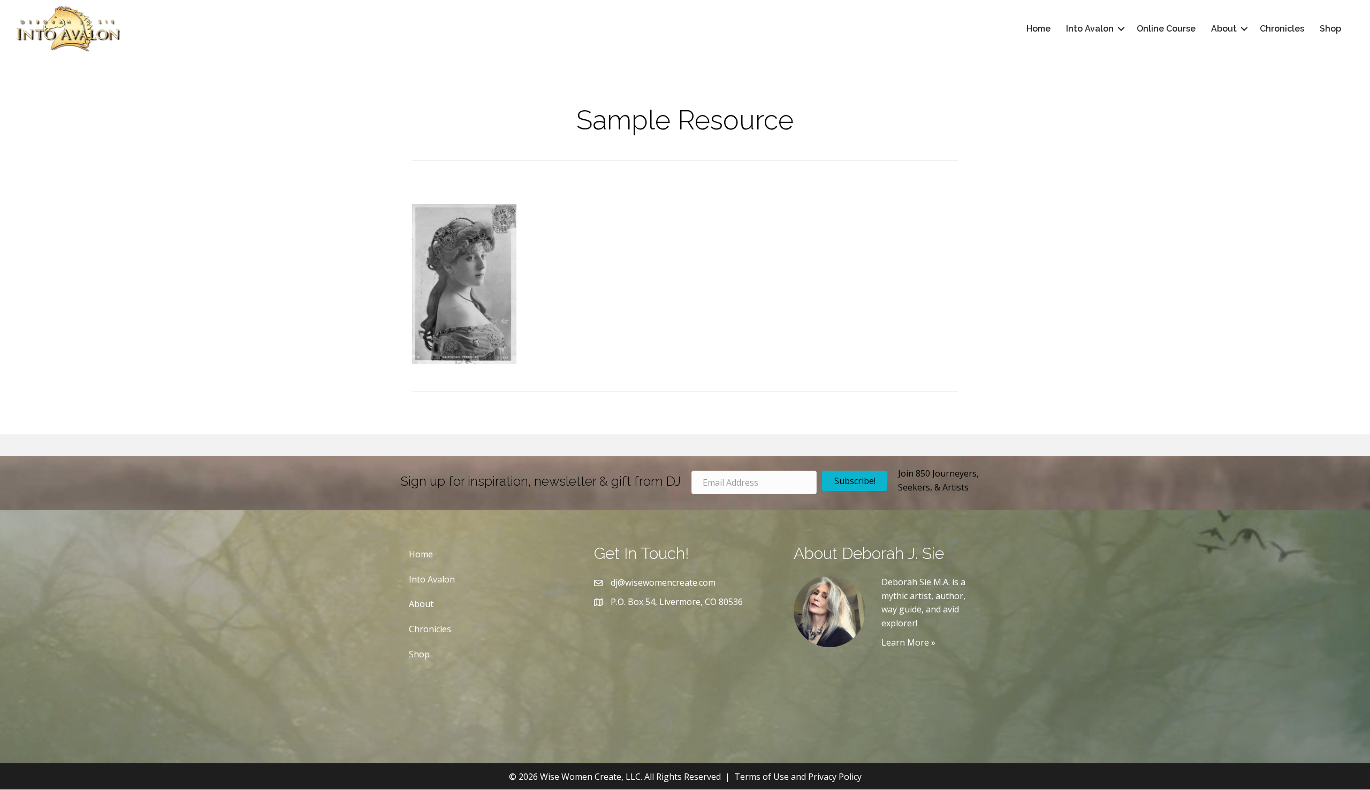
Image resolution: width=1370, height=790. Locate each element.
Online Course (1166, 29)
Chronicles (1282, 29)
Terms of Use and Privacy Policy (798, 777)
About (1224, 29)
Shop (1330, 29)
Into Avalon (1090, 29)
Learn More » (908, 642)
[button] (1121, 29)
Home (1038, 29)
